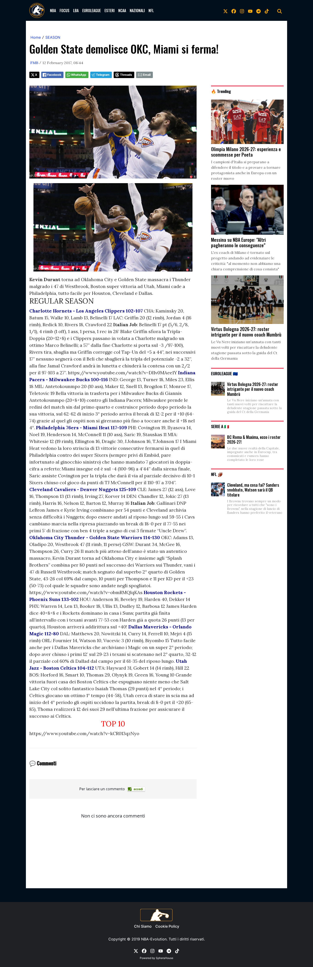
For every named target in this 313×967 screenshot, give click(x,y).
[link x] (225, 10)
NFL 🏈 (217, 474)
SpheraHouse (164, 958)
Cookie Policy (167, 926)
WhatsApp (78, 74)
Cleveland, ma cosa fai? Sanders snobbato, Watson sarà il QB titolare (253, 490)
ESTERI (109, 10)
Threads (126, 74)
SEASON (52, 37)
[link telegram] (258, 10)
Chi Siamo (143, 926)
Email (147, 74)
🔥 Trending (221, 91)
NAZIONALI (137, 10)
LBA (76, 10)
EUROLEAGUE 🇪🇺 (224, 373)
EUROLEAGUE (91, 10)
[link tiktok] (267, 10)
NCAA (122, 10)
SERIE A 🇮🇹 (220, 426)
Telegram (103, 74)
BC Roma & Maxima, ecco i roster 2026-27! (254, 439)
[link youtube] (250, 10)
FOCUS (64, 10)
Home (35, 37)
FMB (34, 62)
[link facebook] (234, 10)
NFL (151, 10)
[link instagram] (242, 10)
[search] (279, 10)
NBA (53, 10)
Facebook (54, 74)
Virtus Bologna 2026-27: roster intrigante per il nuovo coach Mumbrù (252, 389)
